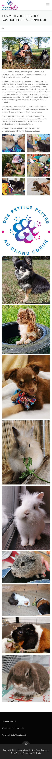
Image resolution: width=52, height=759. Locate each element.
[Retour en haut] (26, 744)
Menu (48, 5)
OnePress (36, 750)
